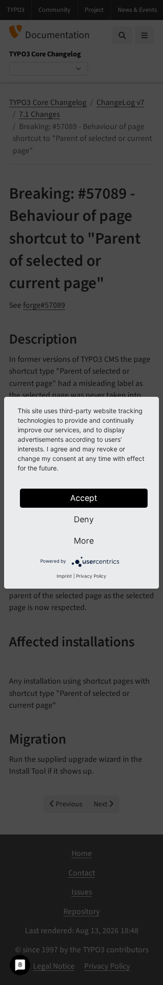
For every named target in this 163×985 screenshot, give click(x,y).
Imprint (64, 576)
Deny (84, 519)
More (84, 540)
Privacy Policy (91, 576)
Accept (83, 498)
